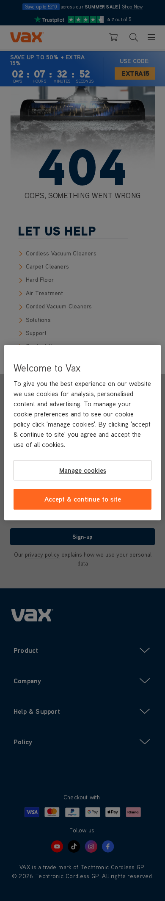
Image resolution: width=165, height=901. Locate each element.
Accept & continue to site (82, 499)
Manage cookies (82, 470)
